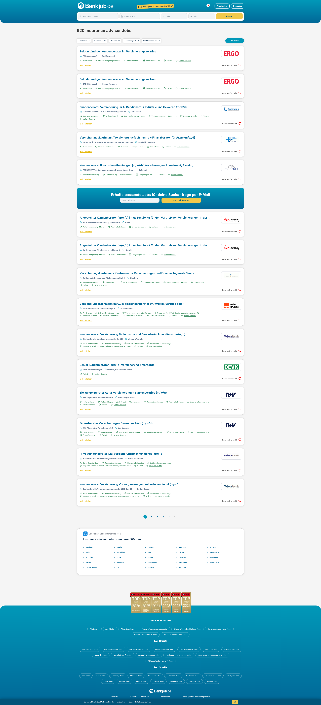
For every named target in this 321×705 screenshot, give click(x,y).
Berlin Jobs (100, 676)
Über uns (114, 696)
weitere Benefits (185, 61)
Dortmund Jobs (192, 676)
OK (235, 702)
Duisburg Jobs (194, 681)
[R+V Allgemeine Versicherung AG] (231, 394)
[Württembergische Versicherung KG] (231, 306)
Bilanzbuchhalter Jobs (188, 649)
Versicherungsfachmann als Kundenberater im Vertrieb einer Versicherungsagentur (132, 303)
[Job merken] (239, 65)
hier (148, 702)
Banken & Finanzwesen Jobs (145, 635)
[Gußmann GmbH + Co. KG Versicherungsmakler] (231, 109)
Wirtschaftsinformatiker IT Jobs (160, 661)
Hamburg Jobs (118, 676)
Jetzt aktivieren (181, 200)
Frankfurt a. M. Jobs (213, 676)
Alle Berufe (94, 629)
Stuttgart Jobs (233, 676)
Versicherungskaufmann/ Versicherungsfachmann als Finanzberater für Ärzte (137, 137)
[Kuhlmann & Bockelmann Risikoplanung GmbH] (231, 275)
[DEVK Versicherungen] (231, 367)
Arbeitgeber (222, 6)
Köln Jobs (86, 676)
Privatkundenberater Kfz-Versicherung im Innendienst (121, 453)
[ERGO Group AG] (231, 53)
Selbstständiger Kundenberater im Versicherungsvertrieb (118, 51)
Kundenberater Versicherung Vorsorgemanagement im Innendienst (130, 484)
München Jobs (136, 676)
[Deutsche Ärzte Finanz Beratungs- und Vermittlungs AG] (231, 139)
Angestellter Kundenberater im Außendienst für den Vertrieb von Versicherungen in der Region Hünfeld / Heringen (143, 245)
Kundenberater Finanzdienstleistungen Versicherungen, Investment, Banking (136, 165)
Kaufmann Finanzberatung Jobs (178, 655)
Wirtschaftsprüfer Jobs (122, 655)
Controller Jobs (100, 655)
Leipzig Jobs (141, 681)
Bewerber (237, 6)
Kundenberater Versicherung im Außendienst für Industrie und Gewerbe (133, 107)
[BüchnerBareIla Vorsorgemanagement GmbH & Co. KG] (231, 486)
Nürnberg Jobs (176, 681)
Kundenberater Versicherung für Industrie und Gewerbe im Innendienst (132, 334)
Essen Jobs (108, 681)
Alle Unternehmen (128, 629)
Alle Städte (109, 629)
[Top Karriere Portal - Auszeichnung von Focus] (160, 602)
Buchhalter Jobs (211, 649)
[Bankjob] (95, 6)
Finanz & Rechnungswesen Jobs (154, 629)
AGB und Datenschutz (139, 696)
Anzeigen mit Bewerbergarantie (196, 696)
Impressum (166, 696)
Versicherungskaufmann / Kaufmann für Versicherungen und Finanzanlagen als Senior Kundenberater (137, 273)
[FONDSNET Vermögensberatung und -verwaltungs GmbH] (231, 167)
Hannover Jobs (154, 676)
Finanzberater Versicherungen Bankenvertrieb (116, 423)
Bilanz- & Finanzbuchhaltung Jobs (187, 629)
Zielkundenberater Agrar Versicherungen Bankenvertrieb (123, 392)
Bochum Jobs (212, 681)
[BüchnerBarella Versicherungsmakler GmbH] (231, 336)
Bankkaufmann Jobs (90, 649)
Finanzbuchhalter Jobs (164, 649)
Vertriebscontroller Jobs (138, 649)
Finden (229, 16)
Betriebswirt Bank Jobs (113, 649)
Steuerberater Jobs (231, 649)
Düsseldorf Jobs (173, 676)
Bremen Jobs (124, 681)
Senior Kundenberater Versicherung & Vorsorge (117, 364)
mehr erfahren (86, 65)
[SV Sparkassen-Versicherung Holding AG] (231, 219)
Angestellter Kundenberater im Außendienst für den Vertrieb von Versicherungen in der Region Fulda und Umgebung (143, 217)
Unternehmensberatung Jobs (219, 629)
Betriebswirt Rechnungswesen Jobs (212, 655)
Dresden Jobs (158, 681)
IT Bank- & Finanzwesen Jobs (175, 635)
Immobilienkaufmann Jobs (148, 655)
